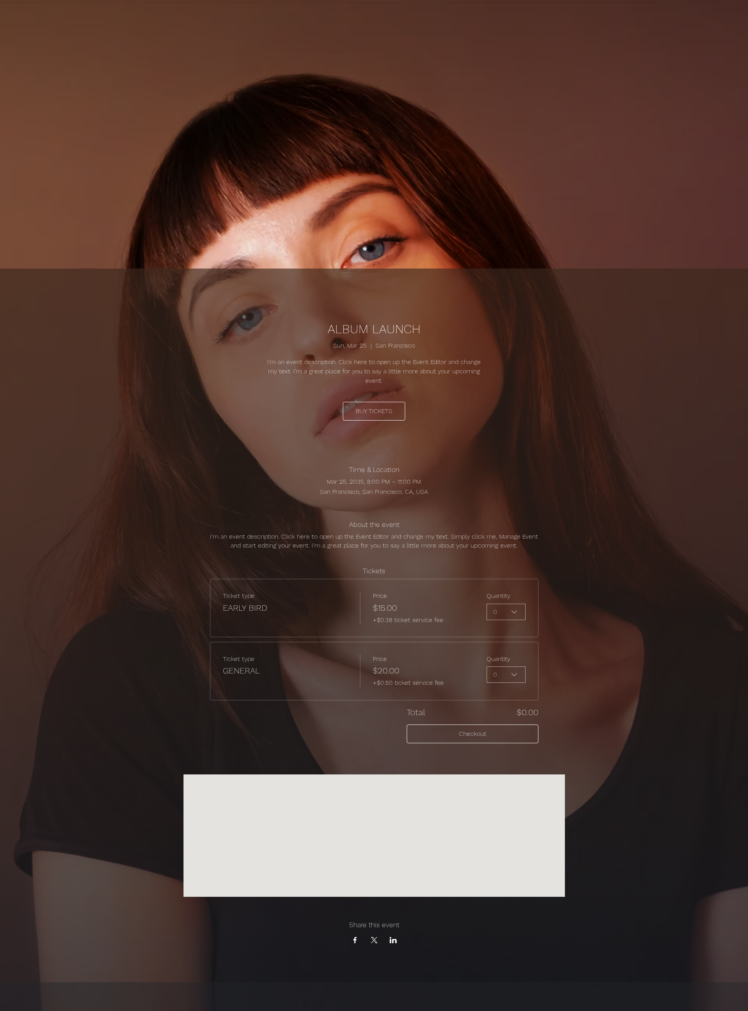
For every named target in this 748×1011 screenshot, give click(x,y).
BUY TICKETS (374, 411)
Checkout (472, 733)
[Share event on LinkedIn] (393, 940)
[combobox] (506, 612)
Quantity (498, 595)
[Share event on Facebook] (355, 940)
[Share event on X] (374, 940)
